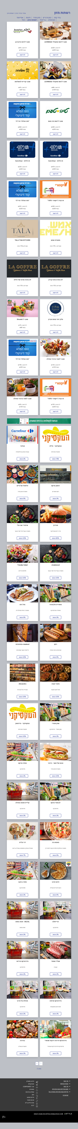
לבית (32, 1105)
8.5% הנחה (55, 538)
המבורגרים (47, 17)
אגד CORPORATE (28, 1087)
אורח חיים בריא (29, 1103)
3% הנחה (56, 498)
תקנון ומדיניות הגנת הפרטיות (60, 1089)
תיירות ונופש (30, 1097)
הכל (23, 20)
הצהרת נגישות (64, 1084)
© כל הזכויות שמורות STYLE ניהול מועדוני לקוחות (48, 1114)
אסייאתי (20, 17)
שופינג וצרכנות (30, 1092)
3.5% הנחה (22, 538)
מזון (16, 13)
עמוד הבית (22, 13)
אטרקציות (31, 1084)
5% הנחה (22, 498)
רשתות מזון (32, 20)
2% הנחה (22, 459)
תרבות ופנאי (30, 1100)
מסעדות (31, 1089)
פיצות (28, 17)
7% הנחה (22, 855)
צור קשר (65, 1081)
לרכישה (55, 55)
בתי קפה (57, 17)
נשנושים (51, 20)
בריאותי (43, 20)
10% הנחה (55, 459)
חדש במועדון (30, 1081)
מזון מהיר (36, 17)
